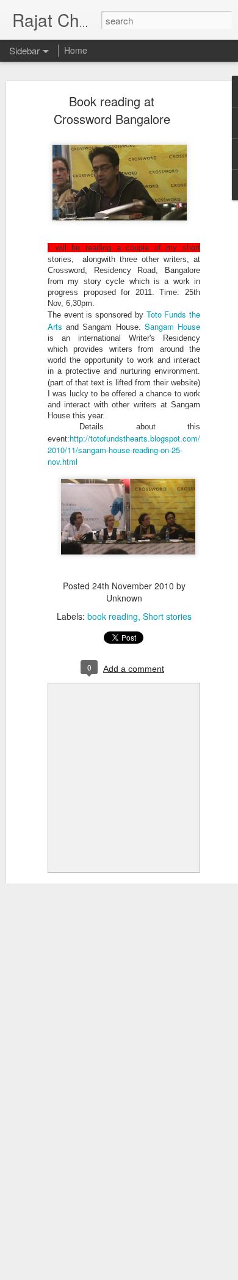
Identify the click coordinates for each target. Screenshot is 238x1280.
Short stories (167, 616)
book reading (112, 616)
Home (75, 50)
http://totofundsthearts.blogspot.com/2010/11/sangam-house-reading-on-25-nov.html (124, 449)
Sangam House (172, 326)
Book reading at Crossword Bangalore (112, 110)
